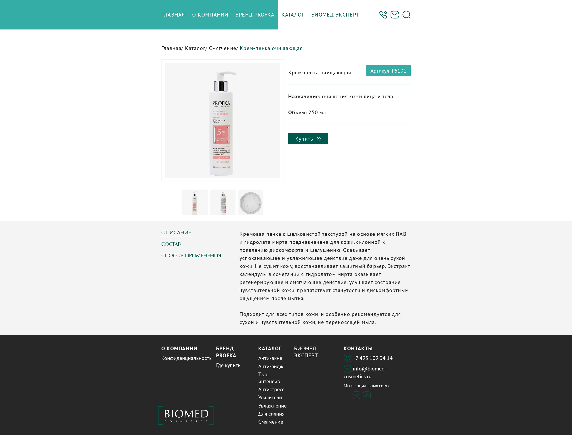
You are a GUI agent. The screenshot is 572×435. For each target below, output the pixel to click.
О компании (179, 348)
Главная (171, 48)
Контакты (358, 348)
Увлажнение (272, 405)
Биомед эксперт (306, 352)
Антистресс (271, 389)
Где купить (228, 365)
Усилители (270, 397)
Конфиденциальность (186, 358)
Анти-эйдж (270, 366)
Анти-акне (270, 358)
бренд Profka (226, 352)
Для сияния (271, 413)
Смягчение (222, 48)
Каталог (195, 48)
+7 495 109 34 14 (373, 358)
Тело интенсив (269, 378)
